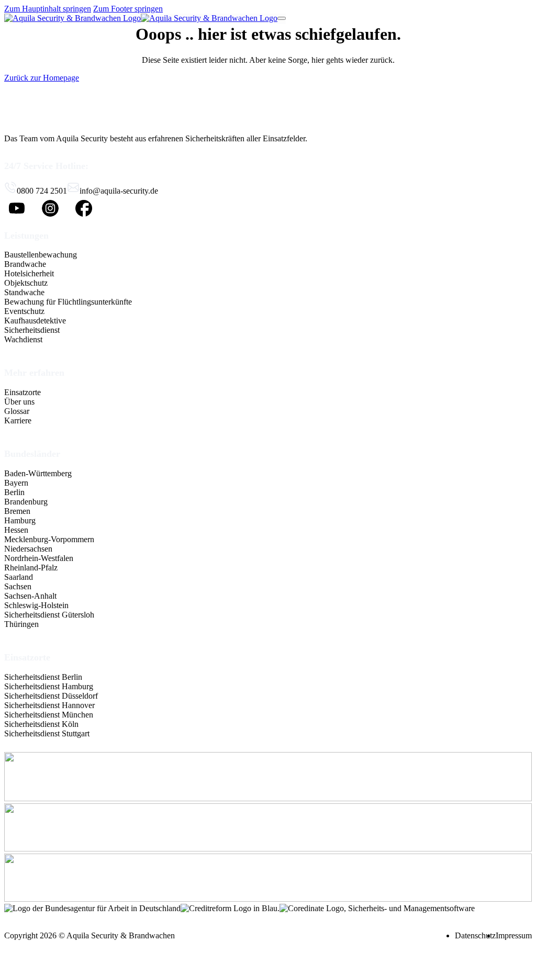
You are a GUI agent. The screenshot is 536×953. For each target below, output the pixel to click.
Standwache (24, 292)
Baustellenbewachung (40, 254)
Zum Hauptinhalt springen (47, 8)
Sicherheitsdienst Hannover (49, 705)
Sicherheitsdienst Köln (41, 724)
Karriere (17, 420)
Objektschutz (26, 282)
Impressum (514, 935)
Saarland (18, 577)
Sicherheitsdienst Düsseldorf (51, 695)
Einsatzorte (22, 392)
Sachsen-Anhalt (30, 595)
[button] (68, 235)
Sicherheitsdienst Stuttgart (47, 733)
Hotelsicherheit (29, 273)
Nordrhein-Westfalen (38, 558)
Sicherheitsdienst (32, 330)
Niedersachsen (28, 548)
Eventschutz (24, 311)
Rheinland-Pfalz (31, 567)
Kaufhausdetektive (35, 320)
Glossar (16, 411)
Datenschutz (475, 935)
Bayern (16, 482)
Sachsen (17, 586)
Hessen (16, 529)
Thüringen (21, 624)
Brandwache (25, 264)
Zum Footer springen (128, 8)
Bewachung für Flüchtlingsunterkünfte (68, 301)
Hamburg (20, 520)
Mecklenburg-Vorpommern (49, 539)
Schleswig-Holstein (36, 605)
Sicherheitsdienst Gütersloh (49, 614)
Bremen (17, 511)
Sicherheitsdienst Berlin (43, 676)
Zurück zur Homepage (41, 77)
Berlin (14, 492)
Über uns (19, 401)
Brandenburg (26, 501)
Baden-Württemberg (38, 473)
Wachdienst (23, 339)
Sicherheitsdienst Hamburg (48, 686)
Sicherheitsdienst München (48, 714)
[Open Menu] (281, 18)
